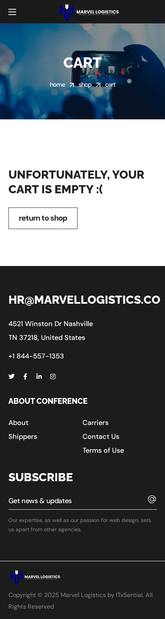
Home (57, 84)
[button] (18, 422)
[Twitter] (11, 376)
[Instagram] (53, 376)
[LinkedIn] (39, 376)
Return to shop (43, 218)
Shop (85, 84)
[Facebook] (25, 376)
